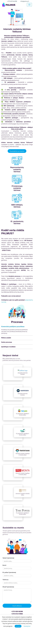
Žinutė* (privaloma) (8, 587)
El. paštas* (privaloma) (9, 572)
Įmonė (4, 565)
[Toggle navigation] (29, 4)
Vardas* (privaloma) (8, 558)
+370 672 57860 (17, 614)
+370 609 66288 (17, 611)
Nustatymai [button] (27, 626)
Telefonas (5, 579)
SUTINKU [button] (18, 626)
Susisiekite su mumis (17, 151)
